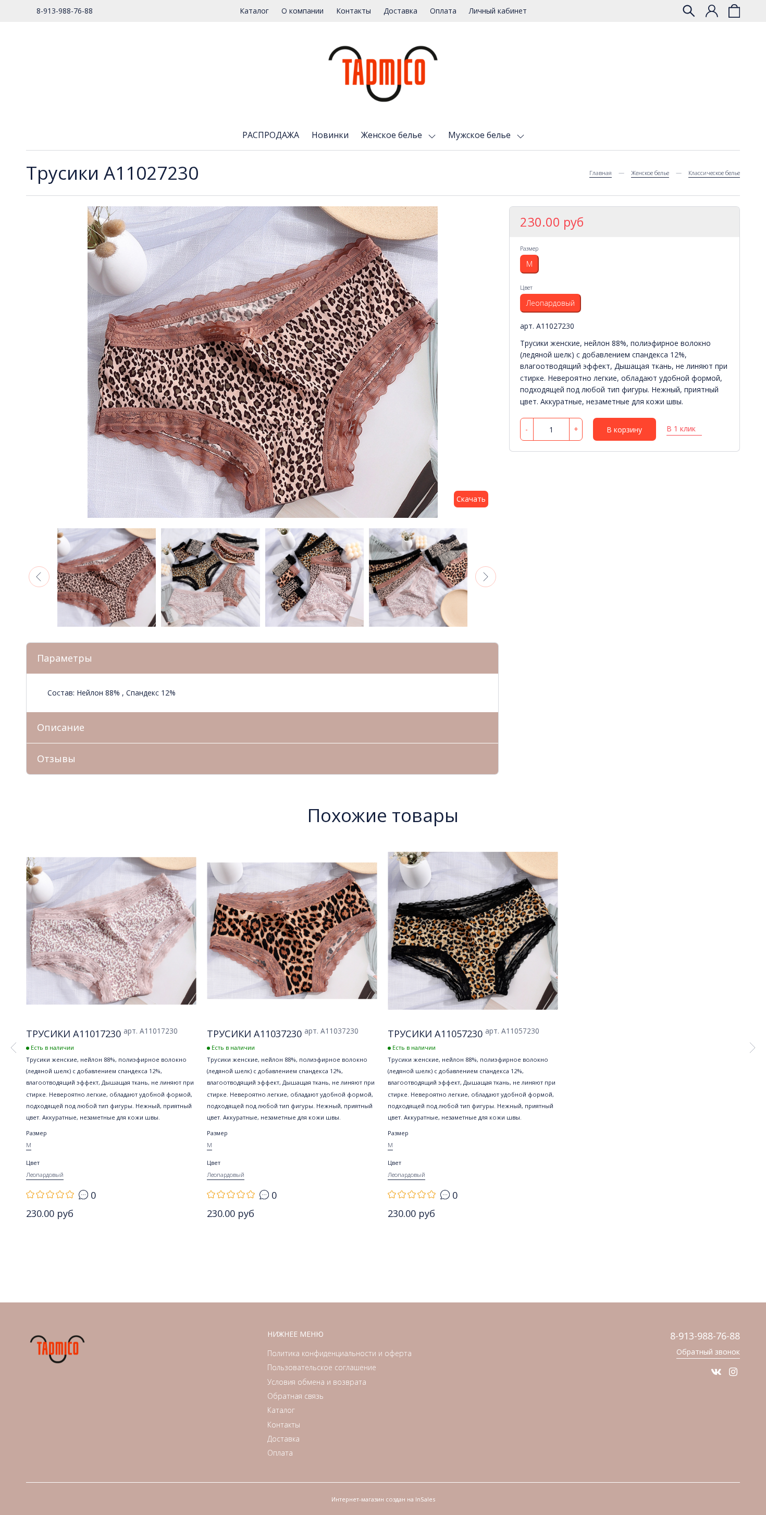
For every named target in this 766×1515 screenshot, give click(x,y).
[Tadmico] (383, 74)
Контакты (353, 11)
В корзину (624, 429)
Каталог (254, 11)
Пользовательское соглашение (321, 1367)
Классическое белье (714, 173)
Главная (600, 173)
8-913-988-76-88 (64, 11)
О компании (302, 11)
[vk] (716, 1371)
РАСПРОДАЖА (270, 135)
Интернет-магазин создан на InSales (383, 1499)
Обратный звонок (708, 1352)
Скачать (471, 499)
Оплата (443, 11)
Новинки (330, 135)
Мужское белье (480, 135)
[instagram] (733, 1371)
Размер (529, 248)
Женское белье (392, 135)
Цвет (526, 287)
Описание (60, 727)
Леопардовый (550, 303)
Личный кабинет (498, 11)
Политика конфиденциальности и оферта (339, 1353)
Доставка (400, 11)
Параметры (64, 658)
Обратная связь (295, 1396)
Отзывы (56, 758)
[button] (39, 576)
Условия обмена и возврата (316, 1382)
